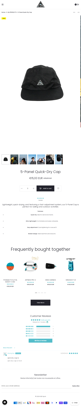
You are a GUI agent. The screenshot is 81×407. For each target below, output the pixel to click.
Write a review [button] (41, 340)
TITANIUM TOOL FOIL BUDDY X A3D (10, 281)
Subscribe (75, 386)
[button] (40, 198)
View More (40, 303)
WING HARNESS (50, 280)
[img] (73, 353)
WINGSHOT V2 (71, 280)
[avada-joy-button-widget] (4, 402)
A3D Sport (43, 396)
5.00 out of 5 (45, 320)
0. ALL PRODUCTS (11, 12)
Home (4, 12)
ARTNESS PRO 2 (30, 280)
